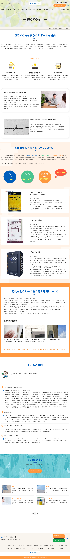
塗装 (33, 513)
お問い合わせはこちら (59, 5)
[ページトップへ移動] (67, 538)
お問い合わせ (56, 349)
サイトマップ (60, 548)
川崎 (37, 513)
